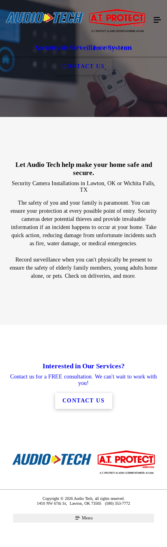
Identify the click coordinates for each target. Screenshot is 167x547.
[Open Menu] (157, 20)
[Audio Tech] (75, 20)
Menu (87, 517)
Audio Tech (115, 47)
